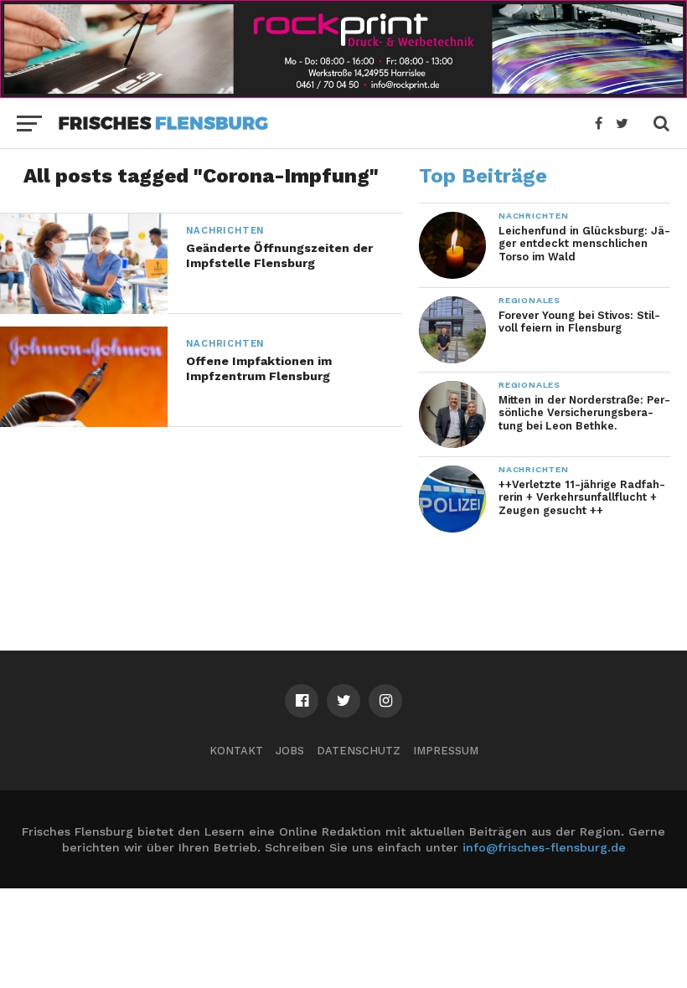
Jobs (290, 750)
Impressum (445, 750)
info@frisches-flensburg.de (544, 847)
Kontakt (236, 750)
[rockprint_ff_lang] (343, 92)
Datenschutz (358, 750)
